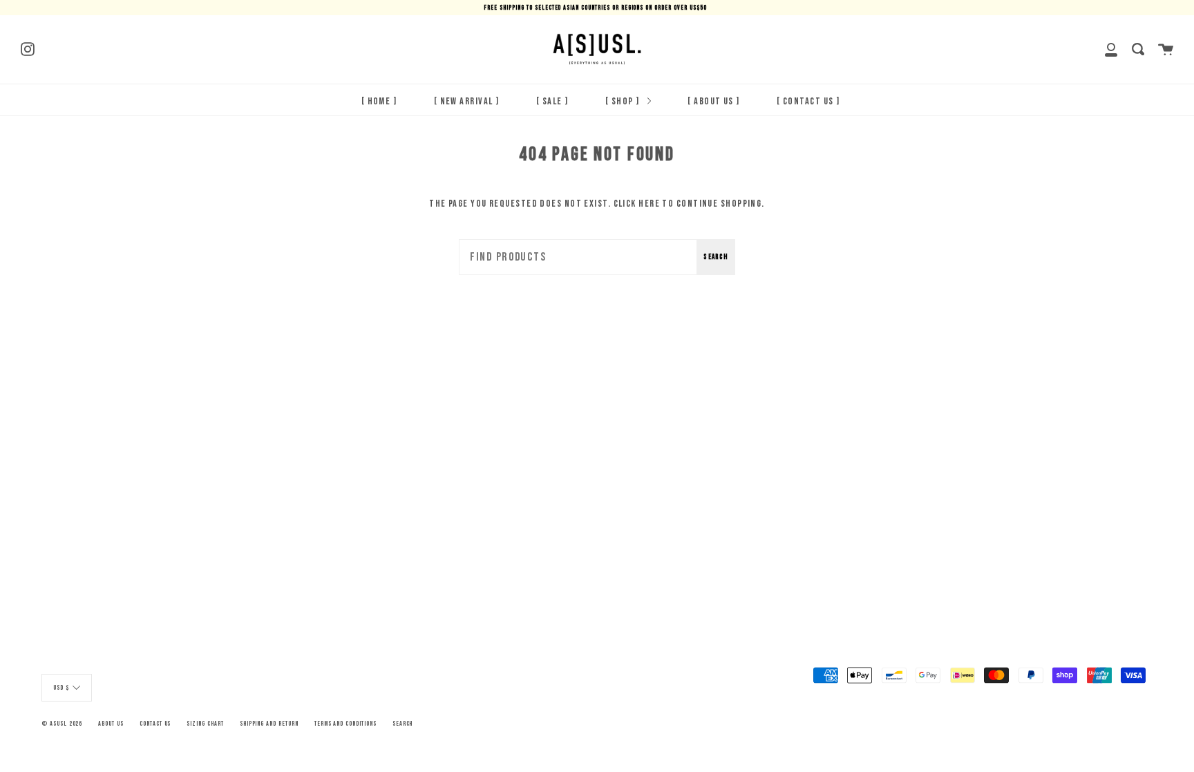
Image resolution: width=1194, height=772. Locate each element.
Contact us (155, 723)
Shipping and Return (269, 723)
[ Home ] (379, 101)
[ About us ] (713, 101)
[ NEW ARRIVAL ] (467, 101)
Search (715, 256)
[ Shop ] (623, 101)
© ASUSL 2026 (61, 723)
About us (111, 723)
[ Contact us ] (808, 101)
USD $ (61, 688)
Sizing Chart (205, 723)
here (649, 203)
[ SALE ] (552, 101)
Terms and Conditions (345, 723)
